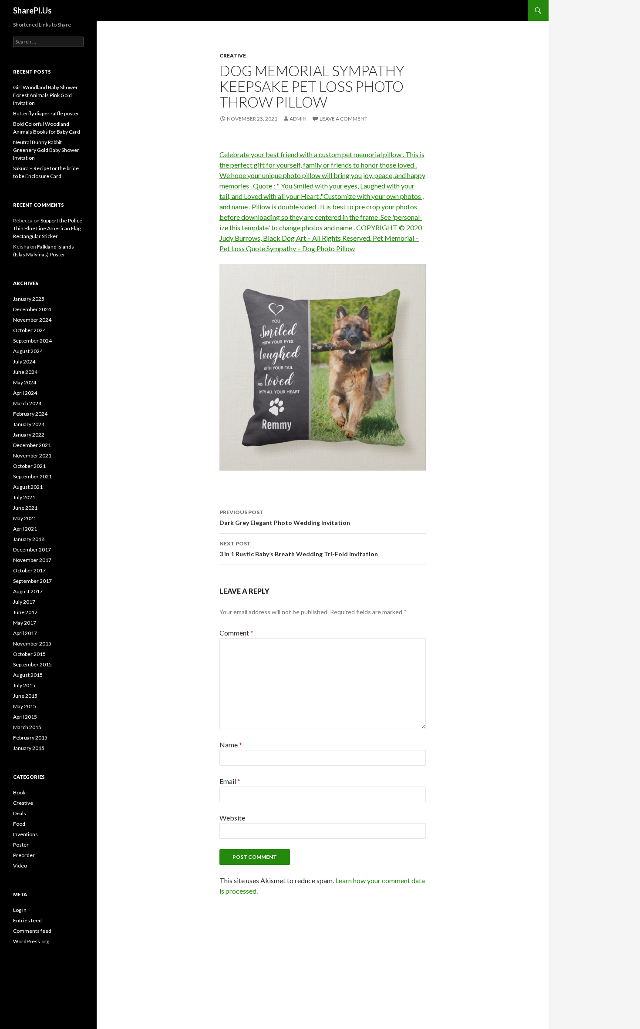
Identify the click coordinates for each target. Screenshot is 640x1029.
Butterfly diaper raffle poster (46, 113)
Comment (236, 633)
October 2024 (29, 330)
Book (19, 792)
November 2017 (32, 560)
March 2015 (27, 727)
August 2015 (28, 675)
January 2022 (28, 434)
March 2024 (27, 403)
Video (20, 865)
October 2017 (29, 570)
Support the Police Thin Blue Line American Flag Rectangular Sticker (47, 228)
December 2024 (32, 309)
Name (230, 744)
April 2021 (25, 528)
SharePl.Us (32, 10)
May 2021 (24, 518)
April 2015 (25, 716)
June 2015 (25, 696)
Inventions (25, 834)
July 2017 (24, 602)
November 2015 (32, 643)
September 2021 (32, 476)
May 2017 (24, 622)
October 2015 (29, 654)
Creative (232, 55)
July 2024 (24, 361)
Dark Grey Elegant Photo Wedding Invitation (284, 517)
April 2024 (25, 393)
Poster (21, 844)
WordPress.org (31, 941)
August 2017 (28, 591)
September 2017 (32, 581)
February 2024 (30, 413)
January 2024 (28, 424)
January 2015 (28, 748)
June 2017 (25, 612)
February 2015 (30, 737)
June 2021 (25, 507)
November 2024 (32, 319)
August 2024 (28, 351)
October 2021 (29, 466)
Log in (20, 910)
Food (19, 824)
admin (298, 118)
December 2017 (32, 549)
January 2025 (28, 299)
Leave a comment (343, 118)
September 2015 (32, 664)
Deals (19, 813)
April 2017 (25, 633)
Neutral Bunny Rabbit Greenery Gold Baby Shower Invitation (46, 150)
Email (229, 781)
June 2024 (25, 372)
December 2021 (32, 445)
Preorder (24, 855)
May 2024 (24, 382)
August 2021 (28, 487)
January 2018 (28, 539)
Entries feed (27, 920)
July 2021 (24, 497)
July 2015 (24, 685)
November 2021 (32, 455)
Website (232, 818)
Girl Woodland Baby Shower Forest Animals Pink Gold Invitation (45, 95)
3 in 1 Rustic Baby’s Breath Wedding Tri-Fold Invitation (298, 549)
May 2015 (24, 706)
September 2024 (32, 340)
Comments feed (32, 931)
